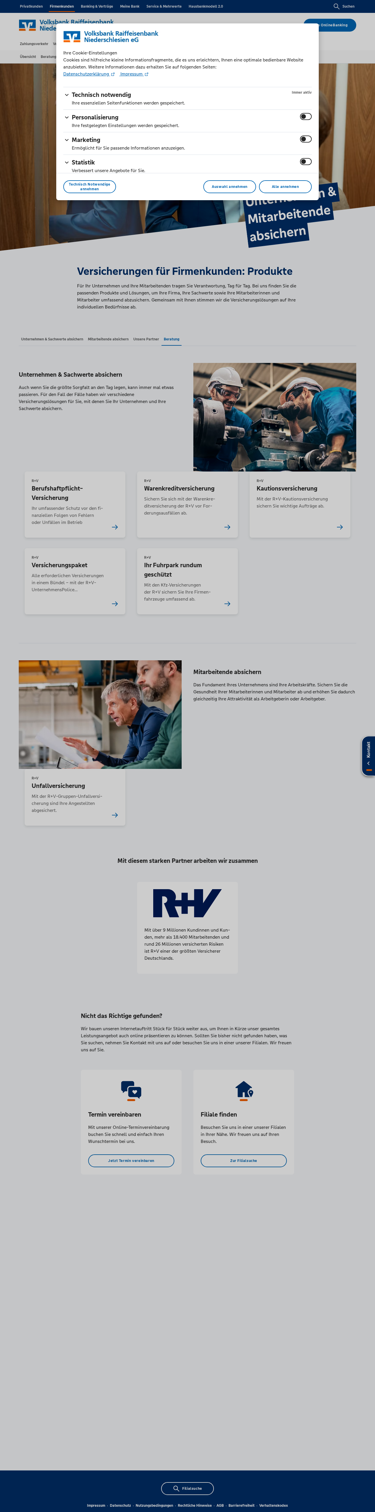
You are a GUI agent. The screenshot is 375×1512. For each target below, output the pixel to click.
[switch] (306, 116)
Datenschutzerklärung (86, 74)
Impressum (131, 74)
